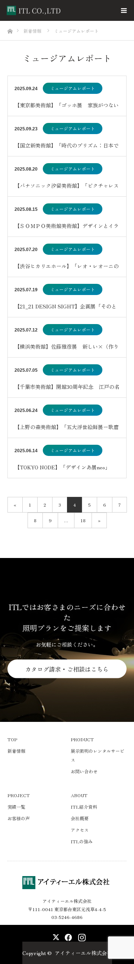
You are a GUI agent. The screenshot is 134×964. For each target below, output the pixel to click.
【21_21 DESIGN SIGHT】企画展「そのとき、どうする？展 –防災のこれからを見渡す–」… (66, 309)
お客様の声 (18, 818)
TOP (12, 739)
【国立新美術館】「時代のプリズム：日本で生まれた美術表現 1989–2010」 (67, 149)
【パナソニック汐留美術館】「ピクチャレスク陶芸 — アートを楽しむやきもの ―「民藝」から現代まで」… (67, 189)
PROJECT (18, 795)
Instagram (81, 935)
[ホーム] (9, 29)
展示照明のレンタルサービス (97, 755)
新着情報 (16, 751)
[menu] (123, 10)
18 (83, 520)
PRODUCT (82, 739)
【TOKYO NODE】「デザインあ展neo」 (62, 467)
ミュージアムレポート (72, 88)
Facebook (67, 935)
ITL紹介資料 (84, 806)
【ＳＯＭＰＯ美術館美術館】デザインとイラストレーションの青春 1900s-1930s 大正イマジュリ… (67, 229)
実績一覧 (16, 806)
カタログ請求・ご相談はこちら (67, 668)
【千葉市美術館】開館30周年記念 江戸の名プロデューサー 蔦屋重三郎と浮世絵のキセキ (67, 390)
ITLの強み (82, 841)
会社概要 (80, 818)
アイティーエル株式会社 (83, 953)
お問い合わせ (84, 771)
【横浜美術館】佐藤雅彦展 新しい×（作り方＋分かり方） (67, 350)
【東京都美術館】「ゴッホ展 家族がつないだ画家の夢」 (67, 108)
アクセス (80, 830)
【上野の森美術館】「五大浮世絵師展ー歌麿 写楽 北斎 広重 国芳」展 (67, 430)
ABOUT (79, 795)
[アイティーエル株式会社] (62, 10)
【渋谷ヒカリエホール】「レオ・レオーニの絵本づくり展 (67, 269)
